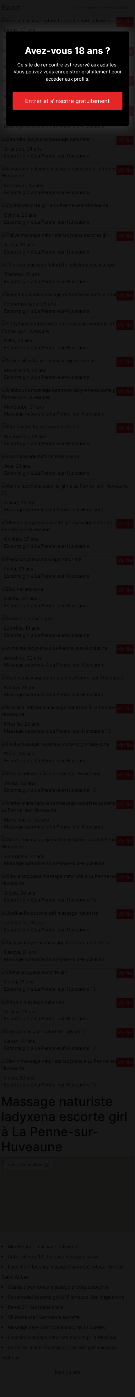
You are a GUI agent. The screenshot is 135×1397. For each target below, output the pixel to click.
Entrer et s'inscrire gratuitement (67, 101)
